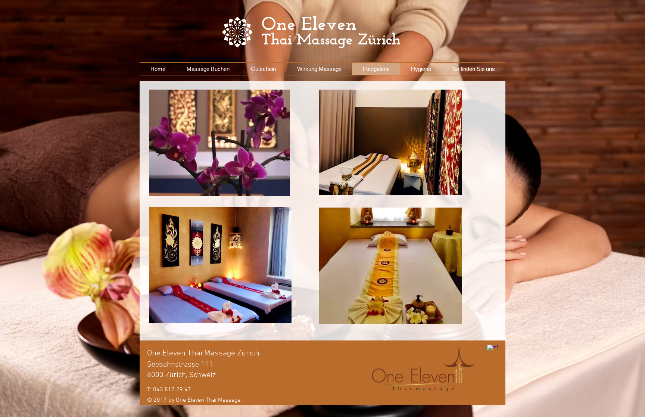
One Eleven (308, 25)
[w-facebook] (492, 350)
